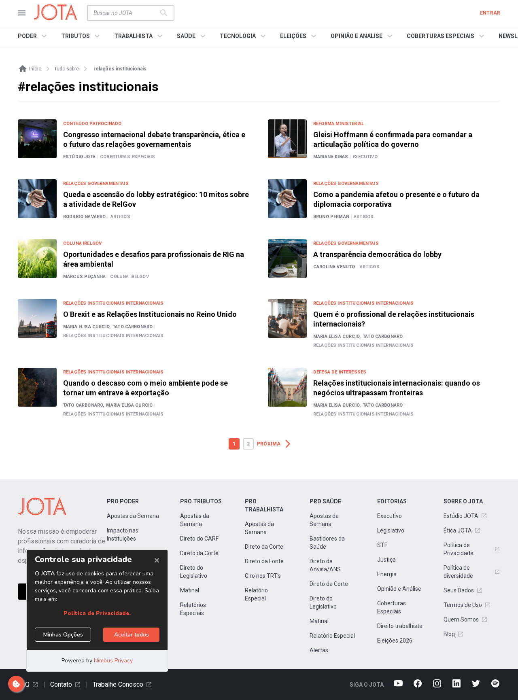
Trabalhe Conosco (118, 684)
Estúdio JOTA (461, 516)
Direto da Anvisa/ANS (325, 565)
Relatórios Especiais (193, 609)
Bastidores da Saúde (327, 542)
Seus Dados (459, 590)
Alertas (319, 650)
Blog (449, 634)
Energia (387, 574)
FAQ (24, 684)
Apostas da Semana (133, 516)
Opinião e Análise (399, 588)
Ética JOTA (458, 530)
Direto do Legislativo (193, 571)
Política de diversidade (458, 571)
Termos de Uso (463, 605)
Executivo (389, 516)
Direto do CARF (199, 538)
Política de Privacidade (458, 549)
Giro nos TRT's (263, 576)
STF (382, 545)
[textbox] (126, 12)
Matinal (189, 590)
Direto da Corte (199, 553)
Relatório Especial (256, 594)
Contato (61, 684)
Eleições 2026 (394, 640)
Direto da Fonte (264, 561)
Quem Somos (461, 619)
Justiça (386, 559)
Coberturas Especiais (391, 607)
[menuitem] (33, 36)
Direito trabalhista (399, 626)
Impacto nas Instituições (122, 534)
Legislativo (390, 530)
